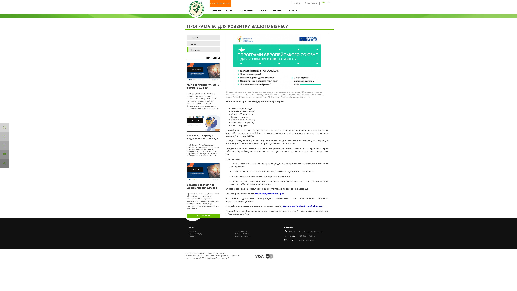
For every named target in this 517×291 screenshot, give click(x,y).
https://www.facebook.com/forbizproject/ (303, 206)
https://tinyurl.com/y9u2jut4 (269, 193)
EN (329, 2)
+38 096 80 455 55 (307, 236)
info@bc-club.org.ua (307, 240)
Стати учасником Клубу (220, 3)
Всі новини (203, 215)
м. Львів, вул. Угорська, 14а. (311, 231)
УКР (323, 2)
